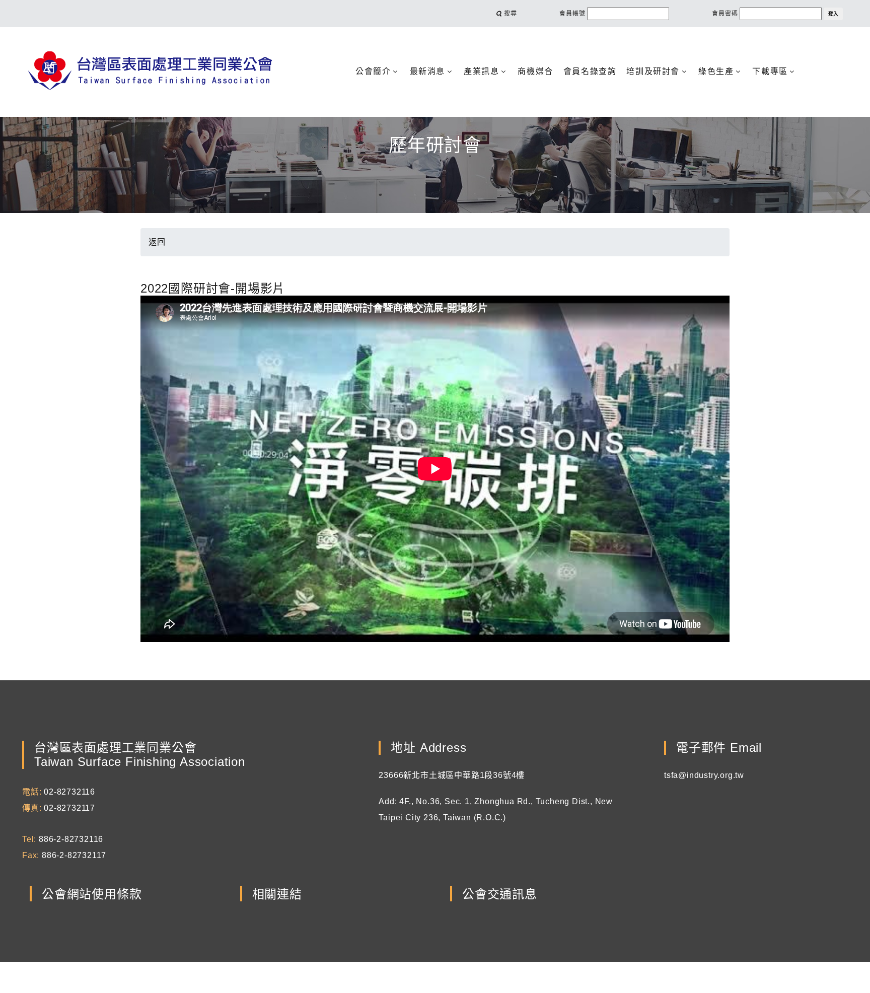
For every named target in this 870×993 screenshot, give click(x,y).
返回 (157, 242)
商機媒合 (535, 71)
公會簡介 (373, 71)
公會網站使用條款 (91, 894)
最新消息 (427, 71)
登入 (833, 14)
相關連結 (277, 894)
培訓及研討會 (653, 71)
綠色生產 (716, 71)
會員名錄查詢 (590, 71)
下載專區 (769, 71)
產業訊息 (481, 71)
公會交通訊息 (499, 894)
